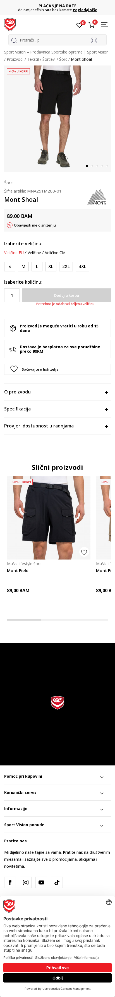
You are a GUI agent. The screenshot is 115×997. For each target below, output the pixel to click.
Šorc (63, 59)
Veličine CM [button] (55, 253)
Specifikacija (17, 409)
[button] (57, 369)
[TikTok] (57, 882)
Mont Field (17, 570)
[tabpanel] (57, 118)
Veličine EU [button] (14, 253)
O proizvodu (17, 392)
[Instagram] (25, 882)
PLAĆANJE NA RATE (57, 6)
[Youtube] (41, 882)
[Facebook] (10, 882)
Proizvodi (15, 59)
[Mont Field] (48, 518)
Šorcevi (49, 59)
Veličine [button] (34, 253)
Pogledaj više (85, 9)
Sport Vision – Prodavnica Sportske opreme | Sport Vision (56, 52)
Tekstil (33, 59)
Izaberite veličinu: (23, 243)
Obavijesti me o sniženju (35, 225)
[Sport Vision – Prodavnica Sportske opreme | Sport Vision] (10, 24)
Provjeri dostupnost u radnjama (39, 426)
